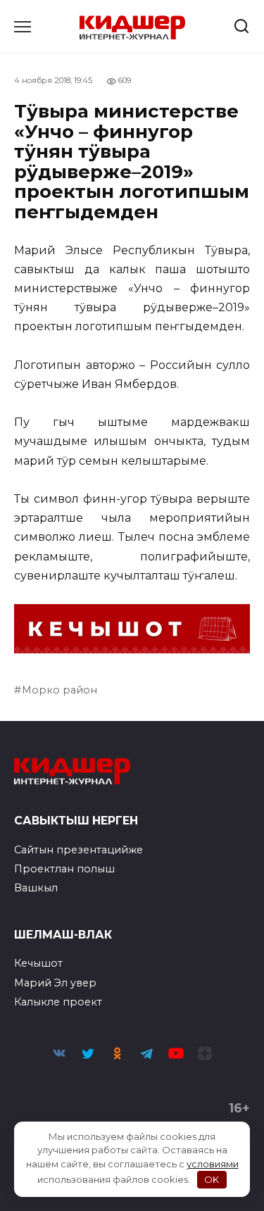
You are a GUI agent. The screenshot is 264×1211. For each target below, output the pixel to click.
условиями (213, 1163)
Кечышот (38, 963)
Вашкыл (36, 887)
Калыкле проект (58, 1002)
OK (211, 1179)
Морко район (59, 690)
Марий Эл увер (55, 983)
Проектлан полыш (64, 868)
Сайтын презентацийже (78, 849)
